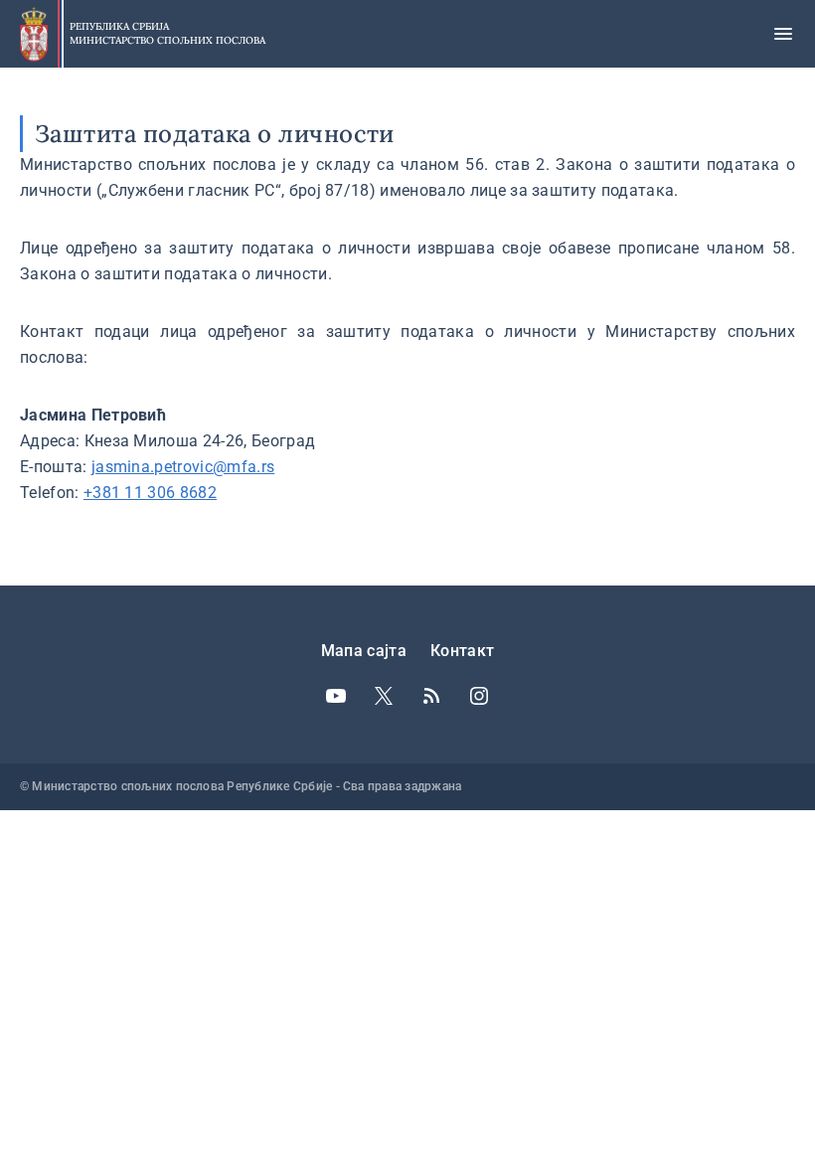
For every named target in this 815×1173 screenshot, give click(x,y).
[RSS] (431, 696)
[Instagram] (479, 696)
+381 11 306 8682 (150, 492)
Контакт (462, 650)
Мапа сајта (364, 650)
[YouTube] (336, 696)
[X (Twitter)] (384, 696)
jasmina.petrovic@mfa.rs (182, 466)
